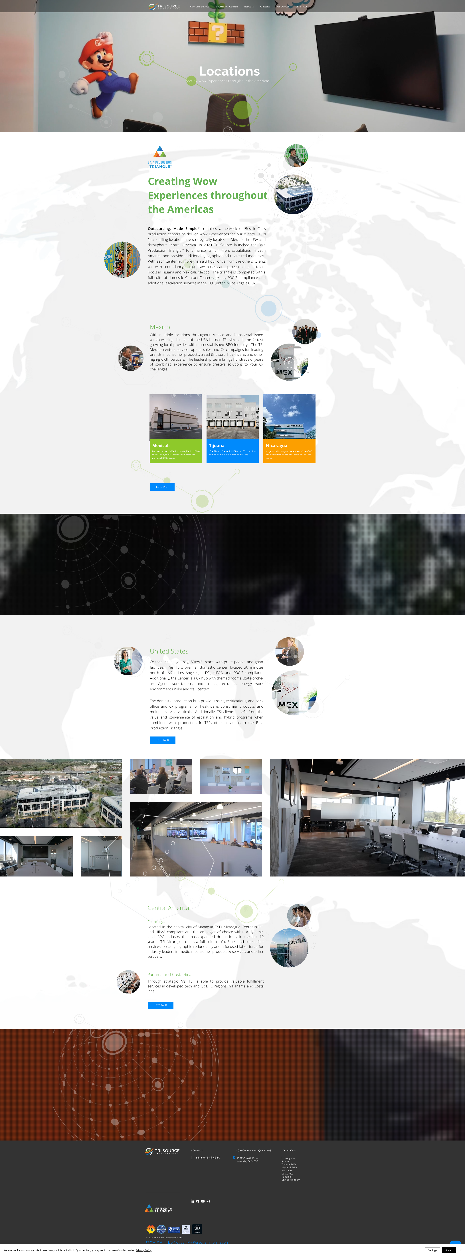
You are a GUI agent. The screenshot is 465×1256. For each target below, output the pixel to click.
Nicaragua (276, 445)
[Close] (460, 1250)
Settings (432, 1250)
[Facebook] (198, 1201)
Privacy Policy (143, 1250)
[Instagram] (208, 1201)
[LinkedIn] (192, 1201)
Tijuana (217, 445)
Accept (449, 1250)
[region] (175, 432)
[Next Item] (459, 817)
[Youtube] (203, 1201)
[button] (200, 6)
